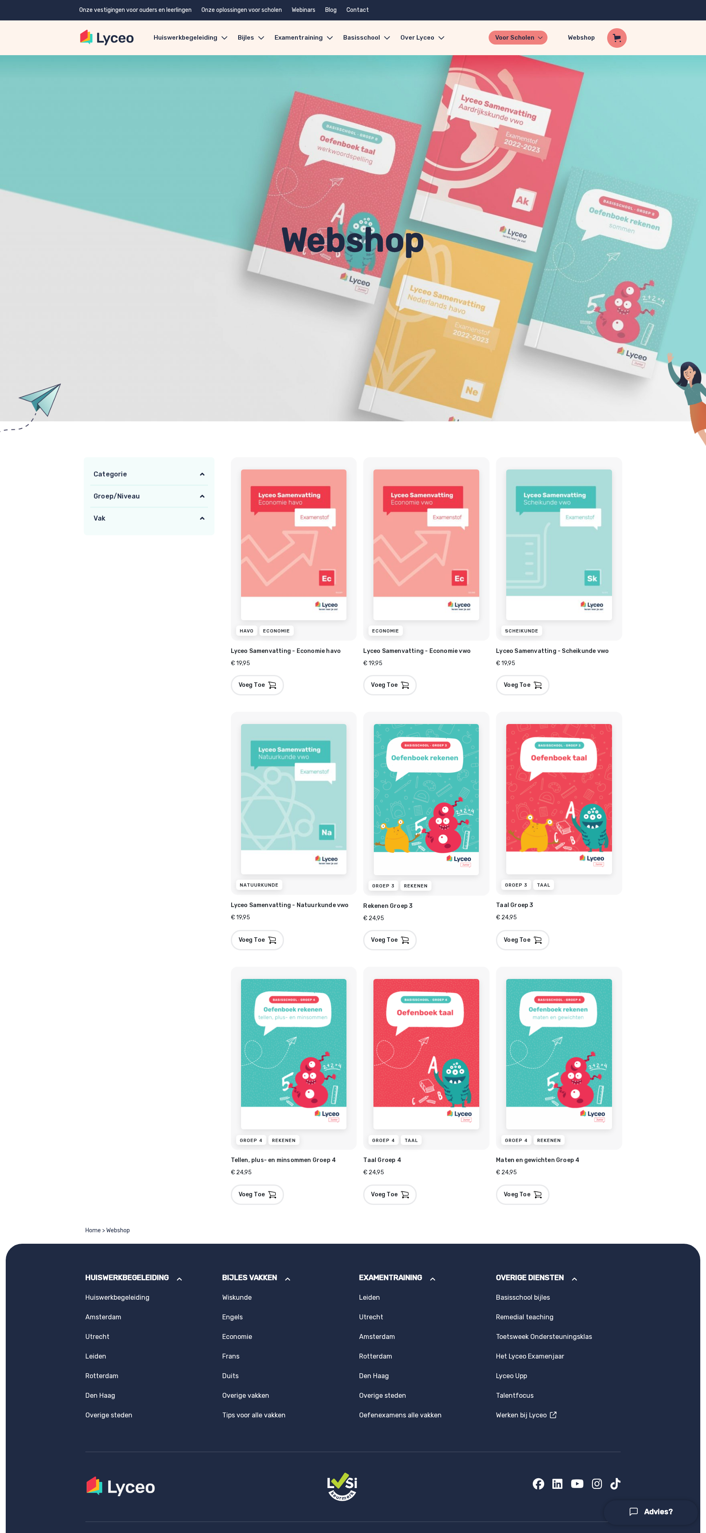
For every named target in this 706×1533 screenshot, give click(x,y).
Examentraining (299, 37)
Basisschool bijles (523, 1297)
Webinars (303, 10)
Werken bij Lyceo (523, 1415)
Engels (232, 1317)
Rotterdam (101, 1376)
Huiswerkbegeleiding (185, 37)
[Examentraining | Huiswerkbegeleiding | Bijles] (107, 37)
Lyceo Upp (511, 1376)
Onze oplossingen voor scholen (241, 10)
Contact (357, 10)
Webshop (581, 37)
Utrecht (97, 1337)
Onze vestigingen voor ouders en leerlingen (135, 10)
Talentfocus (515, 1395)
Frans (230, 1356)
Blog (331, 10)
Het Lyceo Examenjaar (530, 1356)
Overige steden (108, 1415)
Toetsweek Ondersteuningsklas (544, 1337)
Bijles (246, 37)
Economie (237, 1337)
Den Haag (100, 1395)
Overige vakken (245, 1395)
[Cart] (617, 38)
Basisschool (361, 37)
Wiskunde (237, 1297)
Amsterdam (103, 1317)
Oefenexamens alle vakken (400, 1415)
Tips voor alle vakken (254, 1415)
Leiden (95, 1356)
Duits (230, 1376)
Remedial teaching (525, 1317)
